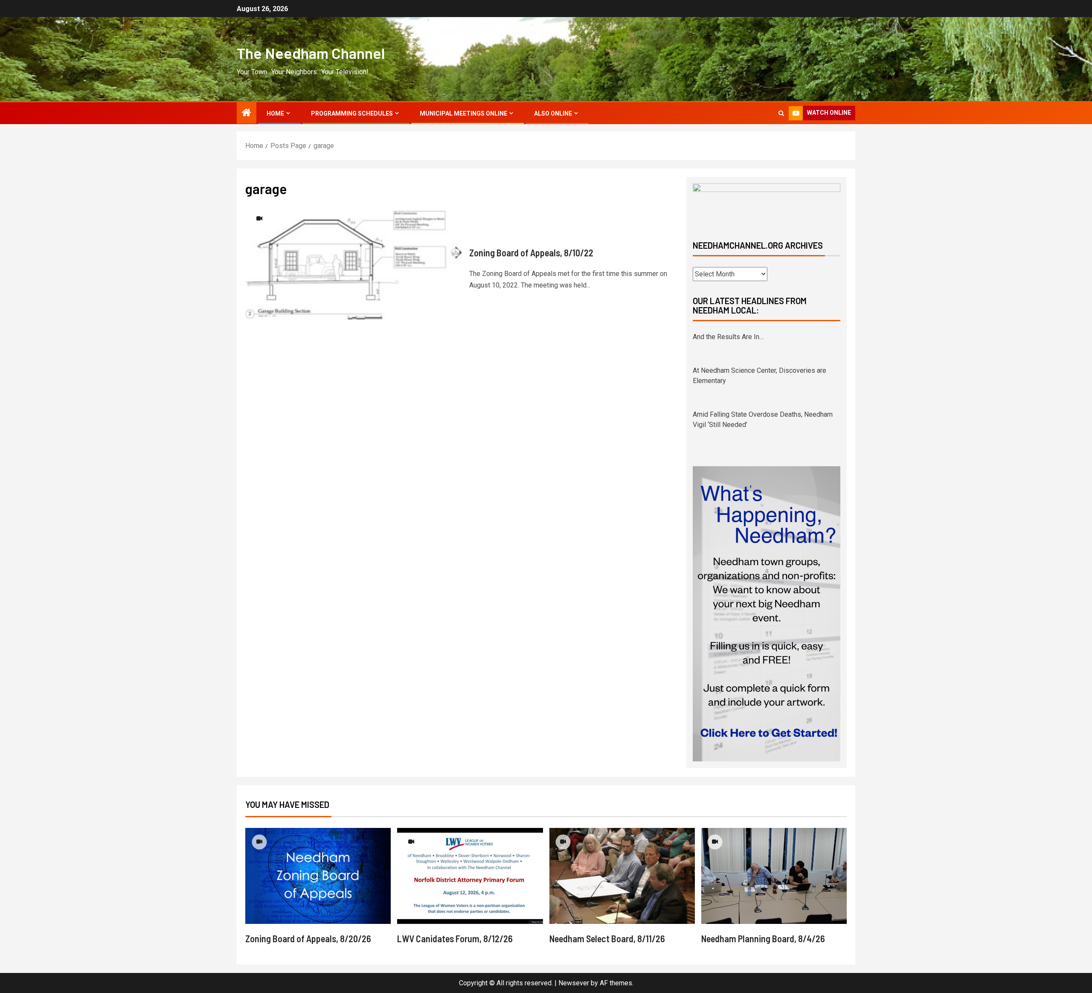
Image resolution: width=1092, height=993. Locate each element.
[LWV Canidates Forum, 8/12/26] (470, 876)
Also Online (553, 113)
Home (275, 113)
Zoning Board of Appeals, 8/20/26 (308, 938)
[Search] (781, 113)
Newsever (573, 983)
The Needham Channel (311, 53)
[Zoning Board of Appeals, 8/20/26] (318, 876)
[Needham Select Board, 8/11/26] (622, 876)
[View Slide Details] (766, 204)
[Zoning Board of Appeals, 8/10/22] (354, 269)
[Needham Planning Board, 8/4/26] (774, 876)
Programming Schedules (352, 113)
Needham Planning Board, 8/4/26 (763, 938)
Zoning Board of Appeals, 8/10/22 (531, 252)
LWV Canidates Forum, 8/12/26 (455, 938)
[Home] (246, 113)
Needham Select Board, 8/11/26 (607, 938)
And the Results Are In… (728, 337)
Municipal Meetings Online (463, 113)
